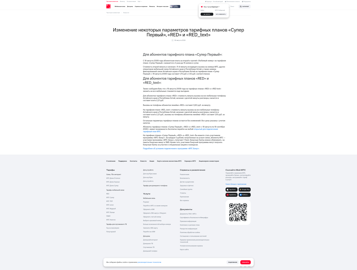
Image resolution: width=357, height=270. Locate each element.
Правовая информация (188, 221)
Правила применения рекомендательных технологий (194, 241)
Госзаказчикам (131, 1)
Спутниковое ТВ (148, 247)
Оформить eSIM (148, 209)
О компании (110, 161)
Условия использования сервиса (191, 246)
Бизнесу (122, 1)
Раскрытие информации (188, 229)
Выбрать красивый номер (152, 220)
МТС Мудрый (111, 209)
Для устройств (148, 170)
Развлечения (184, 174)
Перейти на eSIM (149, 232)
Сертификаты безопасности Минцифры (194, 218)
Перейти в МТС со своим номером (155, 206)
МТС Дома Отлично (113, 178)
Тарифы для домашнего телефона (155, 186)
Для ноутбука (148, 177)
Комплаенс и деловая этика (190, 225)
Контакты (133, 161)
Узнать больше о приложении (236, 184)
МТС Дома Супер (112, 186)
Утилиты (183, 193)
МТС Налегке (111, 220)
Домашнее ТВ (148, 244)
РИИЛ (108, 216)
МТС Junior (110, 205)
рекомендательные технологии (149, 262)
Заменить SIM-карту (150, 228)
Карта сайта (184, 249)
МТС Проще (110, 212)
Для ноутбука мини (150, 174)
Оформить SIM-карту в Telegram (154, 213)
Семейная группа (186, 189)
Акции (151, 161)
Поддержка (122, 161)
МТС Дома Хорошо (113, 182)
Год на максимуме (112, 228)
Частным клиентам (112, 1)
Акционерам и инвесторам (209, 161)
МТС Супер (110, 197)
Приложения (184, 197)
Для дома (146, 236)
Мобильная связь (149, 198)
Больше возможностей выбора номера (157, 224)
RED (107, 194)
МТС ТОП (109, 201)
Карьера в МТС (190, 161)
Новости (143, 161)
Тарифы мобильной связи (115, 190)
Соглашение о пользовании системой (193, 236)
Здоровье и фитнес (187, 186)
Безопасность (185, 178)
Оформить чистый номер (152, 217)
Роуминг (146, 202)
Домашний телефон (150, 251)
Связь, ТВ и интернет (113, 174)
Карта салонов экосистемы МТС (169, 161)
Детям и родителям (187, 182)
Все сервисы (184, 200)
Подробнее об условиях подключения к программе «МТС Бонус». (171, 148)
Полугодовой (111, 232)
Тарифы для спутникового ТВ (116, 224)
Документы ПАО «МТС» (188, 214)
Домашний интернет (150, 240)
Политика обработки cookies (190, 232)
